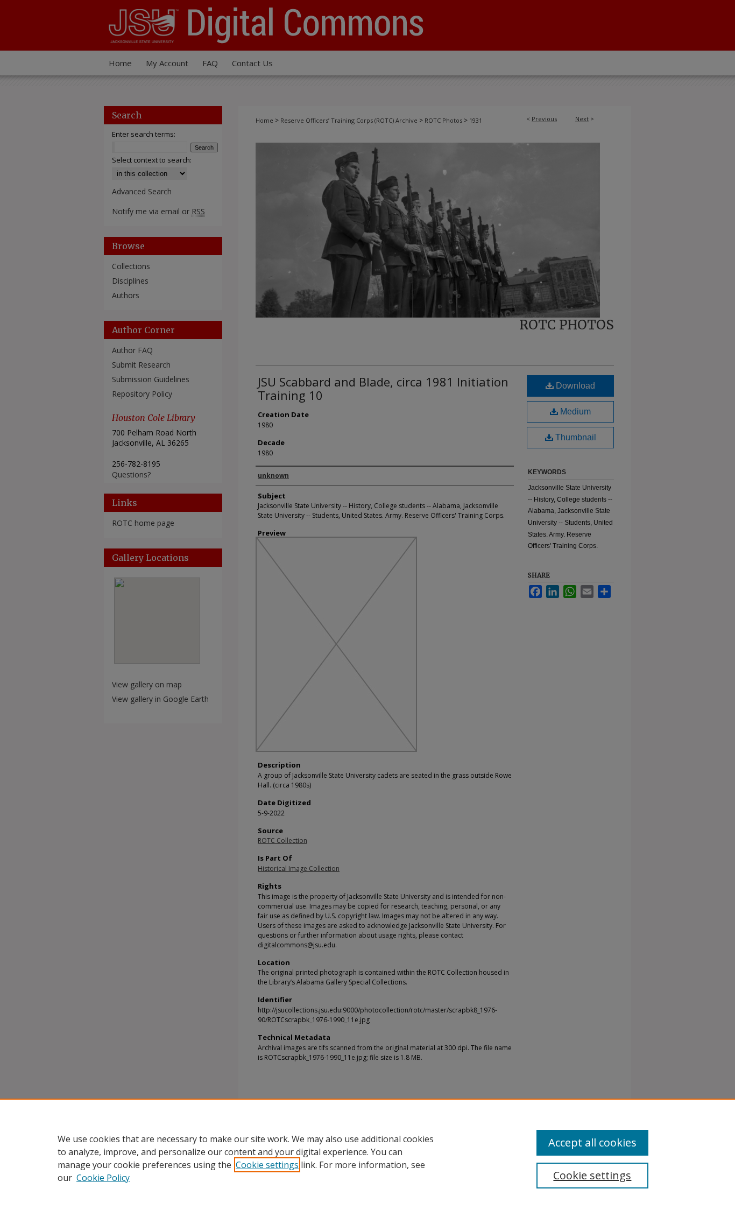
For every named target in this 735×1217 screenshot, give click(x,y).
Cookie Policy (103, 1178)
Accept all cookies (592, 1142)
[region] (367, 1158)
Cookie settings (267, 1165)
